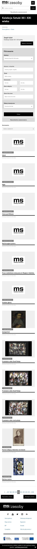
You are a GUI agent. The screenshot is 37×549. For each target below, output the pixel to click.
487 (8, 492)
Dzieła (12, 29)
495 (29, 492)
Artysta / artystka (9, 66)
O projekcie (7, 529)
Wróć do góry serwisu (26, 529)
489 (13, 492)
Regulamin (22, 522)
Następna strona (29, 496)
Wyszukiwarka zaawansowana (18, 12)
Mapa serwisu (8, 522)
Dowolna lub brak (9, 106)
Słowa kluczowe (8, 93)
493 (24, 492)
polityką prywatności (21, 547)
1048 (32, 492)
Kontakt (22, 525)
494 (26, 492)
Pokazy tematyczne (9, 103)
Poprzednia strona (7, 496)
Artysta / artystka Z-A (8, 128)
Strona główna (6, 29)
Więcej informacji (27, 43)
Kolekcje (6, 55)
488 (11, 492)
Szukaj (33, 8)
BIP (5, 525)
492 (21, 492)
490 (16, 492)
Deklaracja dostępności (26, 518)
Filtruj (18, 114)
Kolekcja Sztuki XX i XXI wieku (11, 58)
